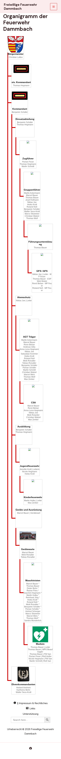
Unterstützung (30, 713)
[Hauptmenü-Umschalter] (53, 6)
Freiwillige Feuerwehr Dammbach (20, 6)
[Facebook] (30, 748)
